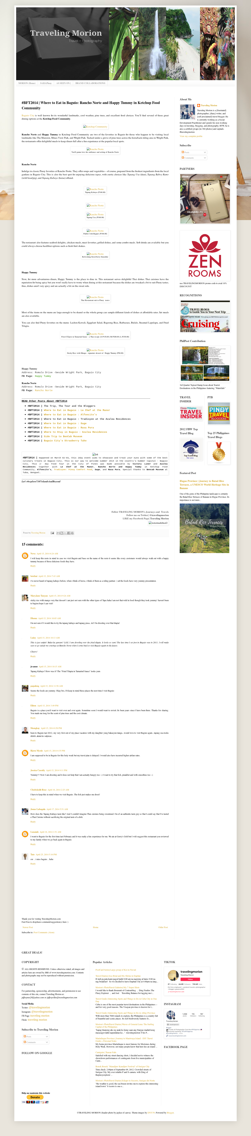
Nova (33, 553)
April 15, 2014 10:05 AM (49, 618)
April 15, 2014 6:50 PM (51, 728)
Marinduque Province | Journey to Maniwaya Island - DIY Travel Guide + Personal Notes (124, 1039)
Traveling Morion (159, 518)
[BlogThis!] (62, 533)
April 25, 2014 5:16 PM (46, 854)
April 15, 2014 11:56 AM (51, 685)
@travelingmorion (159, 515)
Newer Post (28, 927)
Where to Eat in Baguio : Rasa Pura (69, 427)
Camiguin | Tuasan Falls (106, 1052)
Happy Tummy (43, 376)
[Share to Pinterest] (72, 533)
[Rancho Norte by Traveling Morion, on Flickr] (95, 149)
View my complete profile (191, 136)
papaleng (35, 685)
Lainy (33, 637)
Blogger (170, 1112)
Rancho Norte (44, 390)
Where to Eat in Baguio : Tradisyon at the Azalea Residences (87, 419)
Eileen (33, 705)
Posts (186, 152)
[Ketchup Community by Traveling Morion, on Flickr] (95, 126)
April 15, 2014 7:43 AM (49, 576)
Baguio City (28, 115)
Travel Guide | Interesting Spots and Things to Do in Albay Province (125, 1012)
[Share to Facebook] (69, 533)
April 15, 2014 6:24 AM (47, 553)
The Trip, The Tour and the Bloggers (69, 406)
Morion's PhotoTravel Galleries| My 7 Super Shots (117, 987)
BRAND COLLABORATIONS (90, 83)
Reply (33, 565)
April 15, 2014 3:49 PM (47, 705)
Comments (189, 157)
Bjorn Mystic (37, 750)
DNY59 (151, 1112)
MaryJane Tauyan (39, 595)
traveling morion (39, 1015)
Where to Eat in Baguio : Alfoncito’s (70, 414)
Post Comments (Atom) (44, 932)
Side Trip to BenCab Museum (63, 436)
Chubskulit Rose (38, 789)
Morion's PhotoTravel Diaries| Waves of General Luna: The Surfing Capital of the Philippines (125, 1025)
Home (95, 927)
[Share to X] (65, 533)
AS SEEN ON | (63, 83)
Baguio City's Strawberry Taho (65, 440)
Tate (33, 854)
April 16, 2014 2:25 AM (58, 789)
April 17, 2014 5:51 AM (57, 809)
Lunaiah (35, 831)
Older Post (163, 927)
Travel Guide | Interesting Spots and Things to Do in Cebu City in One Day (126, 1000)
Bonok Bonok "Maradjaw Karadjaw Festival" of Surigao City (122, 1066)
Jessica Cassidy (38, 770)
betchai (34, 576)
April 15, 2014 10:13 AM (48, 637)
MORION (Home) (26, 83)
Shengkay (35, 728)
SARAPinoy (46, 83)
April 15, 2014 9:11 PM (56, 770)
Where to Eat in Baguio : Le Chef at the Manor (77, 410)
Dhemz (34, 618)
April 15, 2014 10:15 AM (50, 666)
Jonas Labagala (38, 809)
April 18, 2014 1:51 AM (50, 831)
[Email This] (58, 533)
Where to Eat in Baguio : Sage (65, 423)
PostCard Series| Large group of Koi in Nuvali (116, 969)
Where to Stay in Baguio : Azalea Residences (75, 432)
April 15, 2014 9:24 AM (59, 595)
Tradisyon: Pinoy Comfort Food (73, 470)
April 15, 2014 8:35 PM (54, 750)
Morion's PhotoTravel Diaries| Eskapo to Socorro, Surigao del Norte (125, 1080)
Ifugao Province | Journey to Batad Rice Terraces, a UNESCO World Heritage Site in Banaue (204, 484)
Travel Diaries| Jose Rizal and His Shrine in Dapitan (118, 975)
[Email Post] (52, 532)
